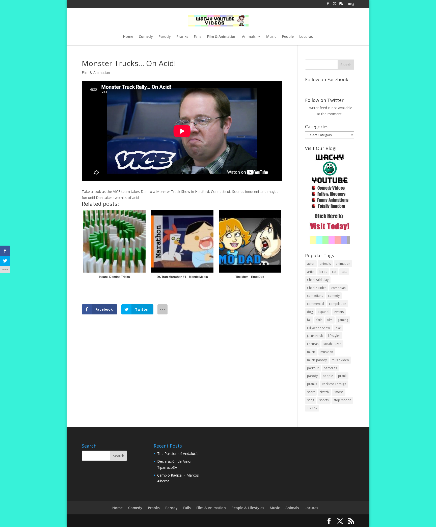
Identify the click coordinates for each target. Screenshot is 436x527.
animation (343, 263)
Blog (351, 4)
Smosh (338, 392)
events (339, 312)
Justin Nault (315, 336)
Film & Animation (221, 37)
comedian (338, 288)
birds (323, 272)
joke (338, 328)
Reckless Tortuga (334, 384)
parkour (313, 368)
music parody (317, 360)
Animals (249, 37)
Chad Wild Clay (318, 280)
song (310, 400)
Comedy (146, 37)
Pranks (182, 37)
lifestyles (334, 336)
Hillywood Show (318, 328)
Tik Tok (312, 408)
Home (128, 37)
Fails (197, 37)
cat (334, 272)
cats (344, 272)
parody (312, 376)
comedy (334, 296)
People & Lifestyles (247, 507)
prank (342, 376)
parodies (330, 368)
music (311, 352)
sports (324, 400)
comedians (315, 296)
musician (326, 352)
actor (311, 263)
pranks (312, 384)
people (328, 376)
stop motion (342, 400)
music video (340, 360)
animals (325, 263)
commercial (315, 304)
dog (310, 312)
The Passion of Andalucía (178, 453)
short (311, 392)
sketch (324, 392)
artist (310, 272)
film (330, 320)
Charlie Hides (316, 288)
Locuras (306, 37)
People (288, 37)
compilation (337, 304)
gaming (343, 320)
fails (319, 320)
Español (323, 312)
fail (309, 320)
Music (271, 37)
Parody (164, 37)
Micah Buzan (332, 344)
